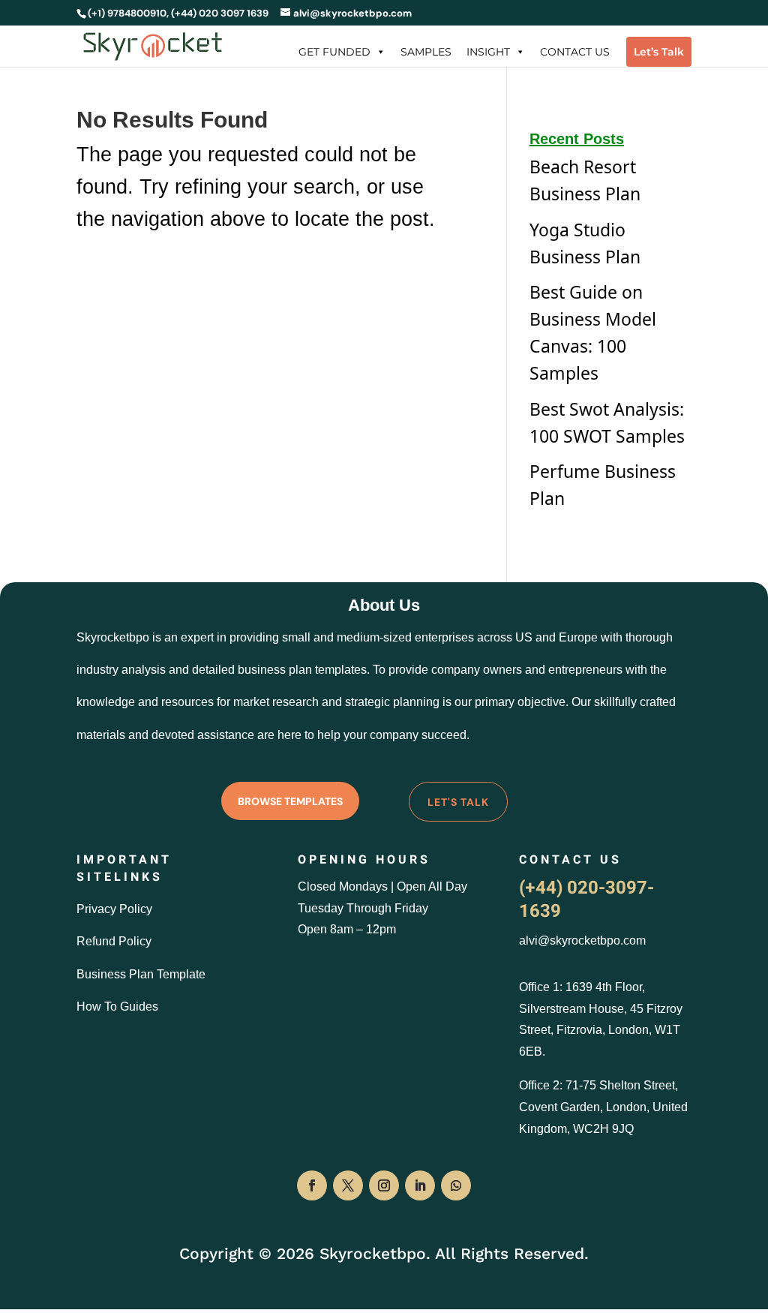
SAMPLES (426, 52)
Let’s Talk (659, 52)
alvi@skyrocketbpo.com (582, 940)
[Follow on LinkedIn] (420, 1185)
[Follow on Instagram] (384, 1185)
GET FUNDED (334, 52)
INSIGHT (488, 52)
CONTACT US (575, 52)
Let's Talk (458, 802)
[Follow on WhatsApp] (456, 1185)
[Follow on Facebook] (312, 1185)
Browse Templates (290, 801)
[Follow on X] (348, 1185)
